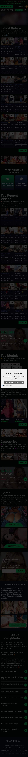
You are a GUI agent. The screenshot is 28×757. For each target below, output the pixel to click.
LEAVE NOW (19, 382)
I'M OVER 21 (9, 382)
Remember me (7, 385)
